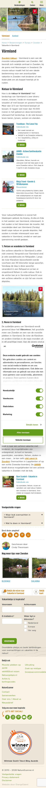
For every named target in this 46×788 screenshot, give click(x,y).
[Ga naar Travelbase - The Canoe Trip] (8, 129)
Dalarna (35, 581)
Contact (5, 692)
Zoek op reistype (33, 668)
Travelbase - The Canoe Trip (27, 123)
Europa (31, 627)
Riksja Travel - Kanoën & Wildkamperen (25, 183)
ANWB (37, 464)
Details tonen (32, 425)
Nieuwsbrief (7, 703)
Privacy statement (10, 777)
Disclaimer (7, 780)
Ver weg (32, 630)
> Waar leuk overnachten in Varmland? (17, 516)
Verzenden (9, 641)
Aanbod (15, 35)
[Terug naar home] (5, 3)
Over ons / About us (11, 699)
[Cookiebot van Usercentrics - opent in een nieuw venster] (32, 346)
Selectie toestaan (23, 440)
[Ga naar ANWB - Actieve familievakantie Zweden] (8, 156)
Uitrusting (29, 665)
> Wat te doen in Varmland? (17, 523)
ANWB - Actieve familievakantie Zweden (28, 152)
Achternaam (30, 604)
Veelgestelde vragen (11, 774)
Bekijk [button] (22, 145)
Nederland (33, 623)
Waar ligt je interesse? (29, 617)
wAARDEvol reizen (10, 671)
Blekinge (6, 581)
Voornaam (7, 604)
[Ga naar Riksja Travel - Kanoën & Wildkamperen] (8, 186)
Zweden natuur (9, 58)
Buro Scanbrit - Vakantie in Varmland (26, 478)
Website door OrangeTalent (15, 784)
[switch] (39, 398)
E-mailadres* (8, 616)
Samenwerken (9, 695)
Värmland (5, 35)
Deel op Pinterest (40, 289)
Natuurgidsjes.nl (9, 675)
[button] (3, 19)
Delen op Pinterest (35, 11)
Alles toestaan (23, 432)
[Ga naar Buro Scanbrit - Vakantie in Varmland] (8, 481)
